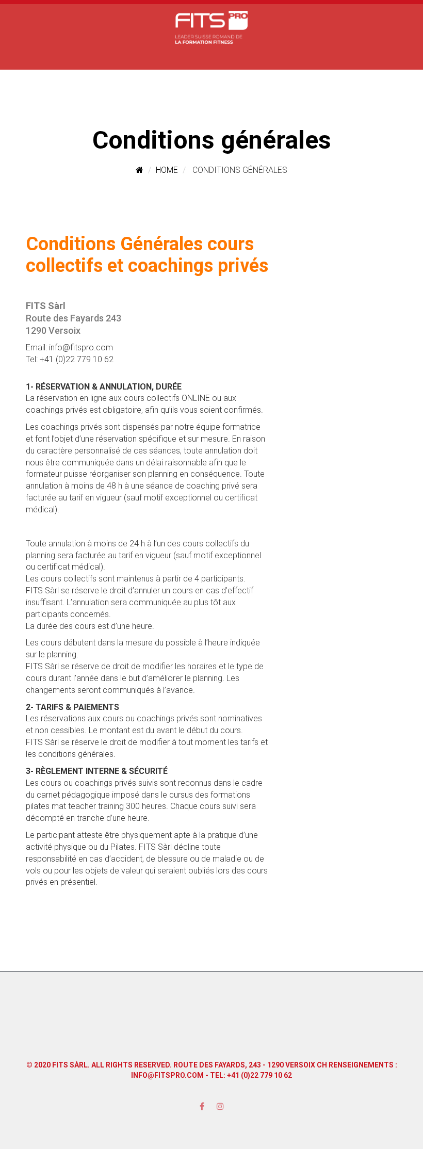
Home (167, 170)
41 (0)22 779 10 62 (261, 1075)
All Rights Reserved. (131, 1065)
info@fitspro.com (167, 1075)
